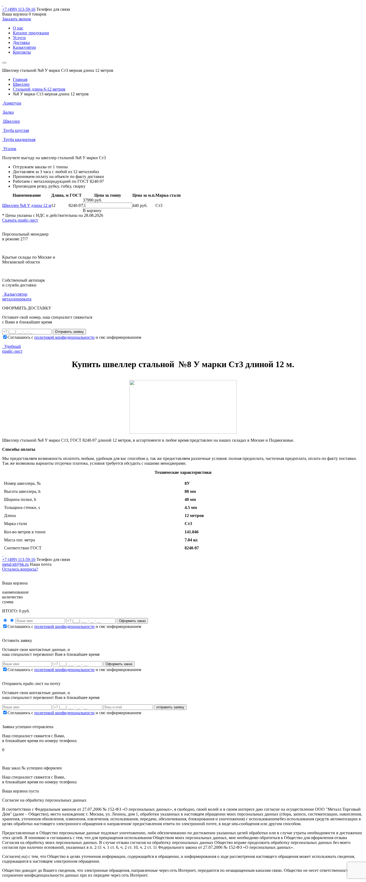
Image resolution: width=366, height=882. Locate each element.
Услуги (19, 37)
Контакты (22, 52)
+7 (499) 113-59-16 (18, 9)
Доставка (21, 42)
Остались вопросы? (20, 569)
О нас (18, 28)
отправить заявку (170, 707)
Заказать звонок (16, 19)
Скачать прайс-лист (20, 220)
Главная (20, 79)
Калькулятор (24, 47)
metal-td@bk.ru (15, 564)
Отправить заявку (69, 332)
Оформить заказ (132, 621)
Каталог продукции (31, 33)
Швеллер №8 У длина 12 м (26, 205)
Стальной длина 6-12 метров (39, 89)
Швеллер (21, 84)
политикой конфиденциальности (64, 337)
